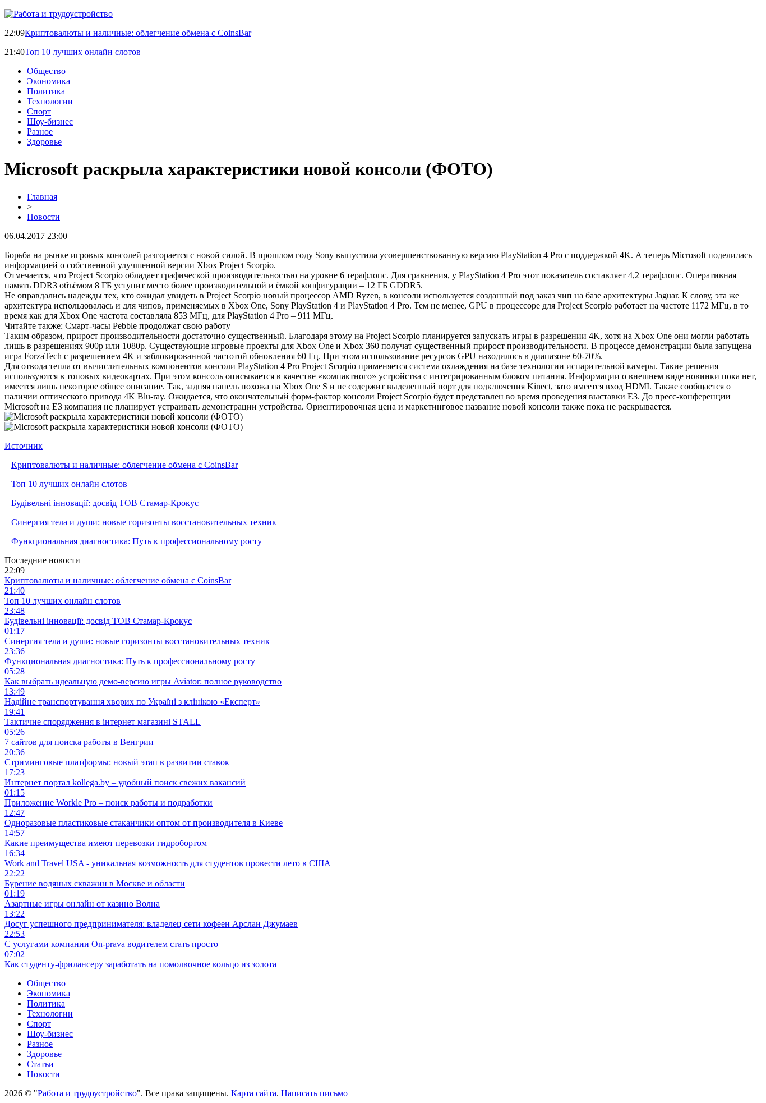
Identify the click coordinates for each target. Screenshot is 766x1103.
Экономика (48, 81)
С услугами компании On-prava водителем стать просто (111, 944)
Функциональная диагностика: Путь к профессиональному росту (136, 541)
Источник (23, 446)
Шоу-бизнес (50, 121)
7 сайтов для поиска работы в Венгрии (79, 742)
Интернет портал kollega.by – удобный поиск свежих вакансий (125, 782)
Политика (46, 91)
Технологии (50, 101)
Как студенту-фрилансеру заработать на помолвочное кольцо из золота (140, 964)
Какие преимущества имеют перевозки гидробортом (105, 843)
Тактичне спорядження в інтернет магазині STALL (102, 722)
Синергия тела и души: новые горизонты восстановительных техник (143, 522)
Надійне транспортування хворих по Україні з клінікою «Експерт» (132, 701)
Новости (43, 217)
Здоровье (44, 141)
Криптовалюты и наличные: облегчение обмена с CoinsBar (138, 33)
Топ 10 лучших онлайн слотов (83, 52)
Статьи (40, 1064)
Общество (46, 71)
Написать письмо (314, 1093)
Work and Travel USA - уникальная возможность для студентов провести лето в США (167, 863)
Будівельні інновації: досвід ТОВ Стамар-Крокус (105, 503)
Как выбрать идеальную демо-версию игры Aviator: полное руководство (143, 681)
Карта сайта (253, 1093)
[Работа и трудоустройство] (58, 14)
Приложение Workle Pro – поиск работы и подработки (108, 802)
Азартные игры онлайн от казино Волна (82, 903)
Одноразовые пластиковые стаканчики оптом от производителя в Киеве (143, 823)
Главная (42, 196)
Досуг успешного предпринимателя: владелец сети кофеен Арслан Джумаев (151, 924)
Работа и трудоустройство (87, 1093)
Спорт (39, 111)
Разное (40, 131)
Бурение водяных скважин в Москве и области (94, 883)
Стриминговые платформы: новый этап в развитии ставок (116, 762)
